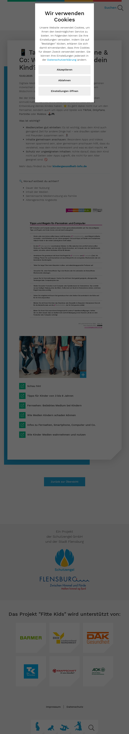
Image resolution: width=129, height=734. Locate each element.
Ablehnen (64, 80)
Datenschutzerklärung (61, 59)
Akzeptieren (64, 69)
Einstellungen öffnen (64, 91)
